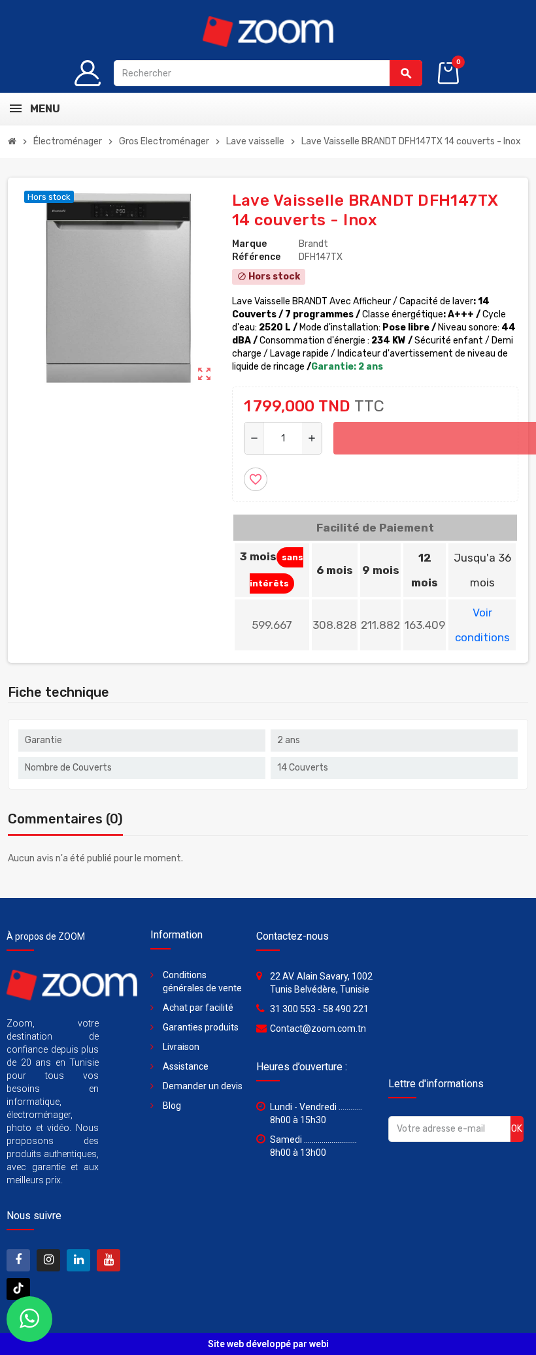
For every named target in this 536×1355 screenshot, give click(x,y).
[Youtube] (108, 1260)
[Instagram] (48, 1260)
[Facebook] (18, 1260)
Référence (256, 257)
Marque (249, 243)
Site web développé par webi (268, 1344)
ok (516, 1128)
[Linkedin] (78, 1260)
